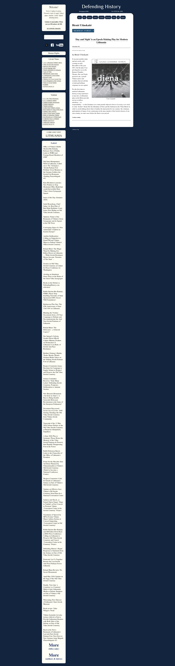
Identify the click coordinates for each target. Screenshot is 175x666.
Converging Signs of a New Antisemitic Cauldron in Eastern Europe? (53, 229)
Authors (95, 17)
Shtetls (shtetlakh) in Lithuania (52, 70)
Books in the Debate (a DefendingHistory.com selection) (51, 285)
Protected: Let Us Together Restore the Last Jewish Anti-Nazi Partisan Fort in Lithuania (52, 562)
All (118, 17)
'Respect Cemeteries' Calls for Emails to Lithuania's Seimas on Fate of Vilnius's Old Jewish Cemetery (53, 481)
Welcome (53, 7)
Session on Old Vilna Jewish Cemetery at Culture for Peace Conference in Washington (53, 266)
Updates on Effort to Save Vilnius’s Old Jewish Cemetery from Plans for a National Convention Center (53, 492)
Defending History (101, 7)
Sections (89, 17)
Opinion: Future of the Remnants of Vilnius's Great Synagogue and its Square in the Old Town (53, 220)
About (114, 17)
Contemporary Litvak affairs (51, 75)
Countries (101, 17)
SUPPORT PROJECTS (48, 124)
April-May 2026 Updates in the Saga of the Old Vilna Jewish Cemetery (53, 578)
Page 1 (79, 17)
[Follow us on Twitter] (46, 48)
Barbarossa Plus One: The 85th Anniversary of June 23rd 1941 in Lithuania (52, 306)
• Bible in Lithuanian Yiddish (50, 115)
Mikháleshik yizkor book (50, 73)
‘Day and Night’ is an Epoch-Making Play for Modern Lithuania (101, 41)
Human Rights (53, 53)
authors (53, 11)
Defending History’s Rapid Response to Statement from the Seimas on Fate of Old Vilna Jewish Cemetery (53, 551)
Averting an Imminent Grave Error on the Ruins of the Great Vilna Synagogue (53, 276)
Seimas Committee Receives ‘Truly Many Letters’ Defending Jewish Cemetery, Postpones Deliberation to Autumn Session (52, 383)
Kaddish (45, 84)
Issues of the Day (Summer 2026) (52, 198)
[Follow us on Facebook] (51, 45)
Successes (108, 17)
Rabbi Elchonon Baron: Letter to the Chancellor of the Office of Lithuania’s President (52, 454)
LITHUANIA (54, 135)
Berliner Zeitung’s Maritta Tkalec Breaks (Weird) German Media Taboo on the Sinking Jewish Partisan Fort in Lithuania (53, 357)
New (84, 17)
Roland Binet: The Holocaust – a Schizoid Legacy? (51, 329)
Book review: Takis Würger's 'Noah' (50, 609)
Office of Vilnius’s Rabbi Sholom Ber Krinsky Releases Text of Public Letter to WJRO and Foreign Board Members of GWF (53, 151)
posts (52, 13)
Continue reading (76, 117)
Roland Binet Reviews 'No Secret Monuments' (52, 571)
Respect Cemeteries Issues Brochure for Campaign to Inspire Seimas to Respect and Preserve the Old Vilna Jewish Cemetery (53, 370)
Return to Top (76, 129)
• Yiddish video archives (49, 111)
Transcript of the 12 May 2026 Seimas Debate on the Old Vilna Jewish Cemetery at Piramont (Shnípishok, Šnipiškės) (53, 427)
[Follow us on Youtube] (58, 45)
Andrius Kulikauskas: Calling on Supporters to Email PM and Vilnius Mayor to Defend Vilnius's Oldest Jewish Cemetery (52, 240)
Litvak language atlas (49, 68)
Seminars (51, 15)
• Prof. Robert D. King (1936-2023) (52, 109)
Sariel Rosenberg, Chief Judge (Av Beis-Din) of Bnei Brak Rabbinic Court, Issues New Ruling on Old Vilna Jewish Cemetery (52, 208)
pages (57, 13)
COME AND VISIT (54, 132)
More (53, 646)
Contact (56, 15)
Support (123, 17)
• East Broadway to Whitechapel (51, 117)
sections (59, 11)
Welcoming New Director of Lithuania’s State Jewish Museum (52, 602)
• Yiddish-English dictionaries (50, 102)
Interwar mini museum (49, 66)
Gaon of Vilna (47, 72)
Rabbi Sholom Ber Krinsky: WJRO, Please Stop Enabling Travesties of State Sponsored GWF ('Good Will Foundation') (53, 295)
